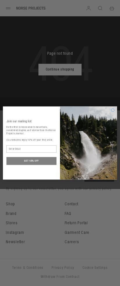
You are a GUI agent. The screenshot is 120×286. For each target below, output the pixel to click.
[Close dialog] (112, 110)
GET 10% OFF (31, 161)
